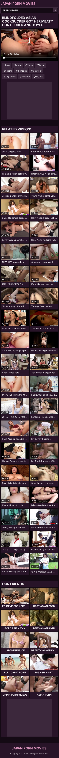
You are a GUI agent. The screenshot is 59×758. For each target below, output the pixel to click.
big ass (39, 76)
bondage (22, 70)
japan (41, 65)
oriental (26, 76)
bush (30, 65)
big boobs (11, 76)
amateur (37, 70)
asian (18, 65)
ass (8, 65)
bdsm (9, 70)
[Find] (55, 10)
